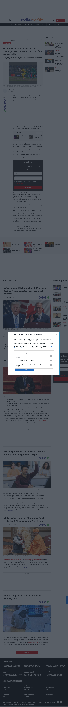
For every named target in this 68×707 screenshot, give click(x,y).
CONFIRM (24, 369)
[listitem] (34, 353)
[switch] (50, 356)
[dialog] (34, 353)
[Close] (57, 335)
